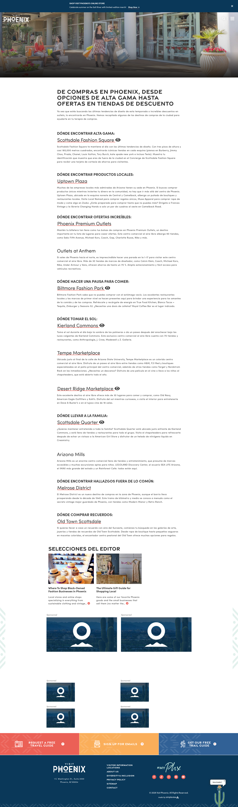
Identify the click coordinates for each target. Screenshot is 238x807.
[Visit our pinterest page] (176, 777)
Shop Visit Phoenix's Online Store (87, 3)
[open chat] (219, 796)
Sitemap (112, 783)
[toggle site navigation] (231, 18)
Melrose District (74, 487)
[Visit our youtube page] (183, 777)
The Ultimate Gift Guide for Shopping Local (113, 589)
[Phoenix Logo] (16, 18)
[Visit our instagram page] (169, 777)
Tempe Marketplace (78, 352)
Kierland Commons (78, 325)
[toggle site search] (223, 18)
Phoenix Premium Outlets (84, 223)
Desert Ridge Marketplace (86, 388)
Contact (112, 787)
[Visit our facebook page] (154, 777)
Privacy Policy (116, 779)
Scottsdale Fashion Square (86, 140)
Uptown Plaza (72, 181)
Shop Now (132, 7)
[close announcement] (232, 6)
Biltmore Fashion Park (81, 288)
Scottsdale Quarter (78, 422)
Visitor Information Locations (120, 766)
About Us (113, 771)
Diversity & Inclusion (120, 775)
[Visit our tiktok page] (161, 777)
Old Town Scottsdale (79, 521)
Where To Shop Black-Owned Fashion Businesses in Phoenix (67, 589)
